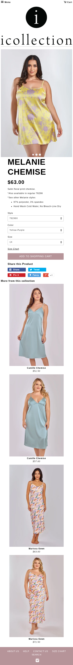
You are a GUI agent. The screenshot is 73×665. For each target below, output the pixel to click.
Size (10, 237)
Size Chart (13, 249)
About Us (13, 651)
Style (10, 213)
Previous (8, 103)
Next (65, 103)
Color (11, 225)
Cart (69, 2)
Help (26, 651)
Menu (7, 2)
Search (36, 655)
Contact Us (40, 651)
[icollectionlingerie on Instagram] (37, 661)
